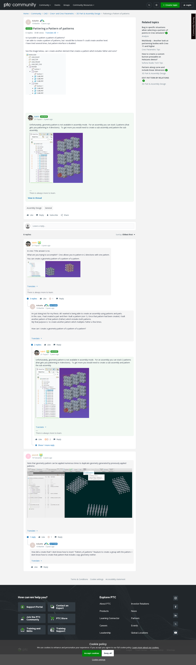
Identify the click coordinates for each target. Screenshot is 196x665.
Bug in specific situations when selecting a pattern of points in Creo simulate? (155, 30)
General (48, 208)
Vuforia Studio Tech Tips (152, 63)
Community (36, 13)
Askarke (35, 20)
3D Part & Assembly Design (88, 13)
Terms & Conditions (79, 579)
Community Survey (193, 26)
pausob (35, 455)
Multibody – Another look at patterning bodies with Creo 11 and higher (155, 43)
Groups (66, 5)
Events (57, 5)
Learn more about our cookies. (145, 647)
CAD (46, 13)
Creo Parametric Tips (151, 49)
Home (26, 13)
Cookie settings (96, 579)
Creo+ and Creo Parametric (62, 13)
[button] (170, 5)
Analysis (145, 36)
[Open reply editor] (79, 226)
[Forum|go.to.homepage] (20, 5)
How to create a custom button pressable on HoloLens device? (153, 57)
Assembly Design (34, 208)
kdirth (36, 116)
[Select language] (156, 5)
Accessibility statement (115, 579)
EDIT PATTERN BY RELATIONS (155, 77)
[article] (80, 271)
